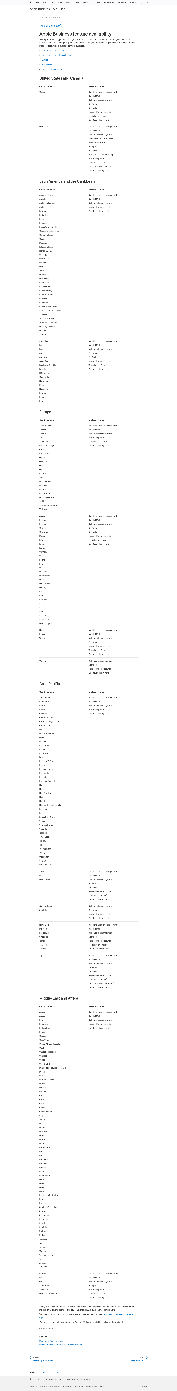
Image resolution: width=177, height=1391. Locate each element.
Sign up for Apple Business (51, 1341)
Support (38, 1379)
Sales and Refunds (91, 1386)
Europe (45, 60)
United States (143, 1386)
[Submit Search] (42, 17)
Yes (44, 1372)
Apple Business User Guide (47, 9)
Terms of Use (79, 1386)
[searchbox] (63, 17)
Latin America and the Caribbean (56, 55)
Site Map (102, 1386)
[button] (141, 2)
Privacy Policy (67, 1386)
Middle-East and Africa (52, 69)
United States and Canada (53, 50)
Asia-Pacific (47, 64)
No (58, 1372)
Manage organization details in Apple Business (60, 1345)
